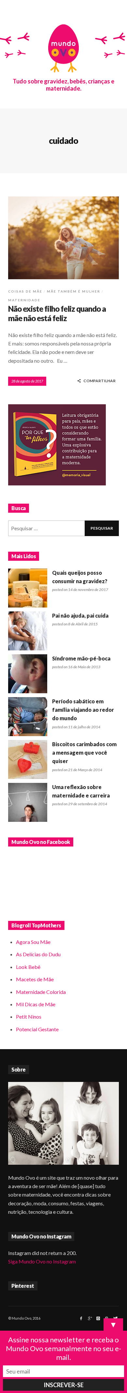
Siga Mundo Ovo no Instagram (42, 1261)
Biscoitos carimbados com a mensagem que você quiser (84, 752)
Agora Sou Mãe (33, 942)
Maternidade (24, 300)
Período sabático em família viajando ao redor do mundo (83, 710)
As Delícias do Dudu (38, 954)
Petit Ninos (28, 1016)
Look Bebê (28, 967)
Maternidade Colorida (41, 992)
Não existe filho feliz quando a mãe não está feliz (57, 313)
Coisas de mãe (25, 291)
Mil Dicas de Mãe (35, 1004)
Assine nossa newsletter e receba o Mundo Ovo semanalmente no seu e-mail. (63, 1348)
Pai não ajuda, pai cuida (80, 615)
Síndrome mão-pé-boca (81, 658)
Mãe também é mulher (73, 291)
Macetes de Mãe (35, 979)
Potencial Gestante (37, 1029)
